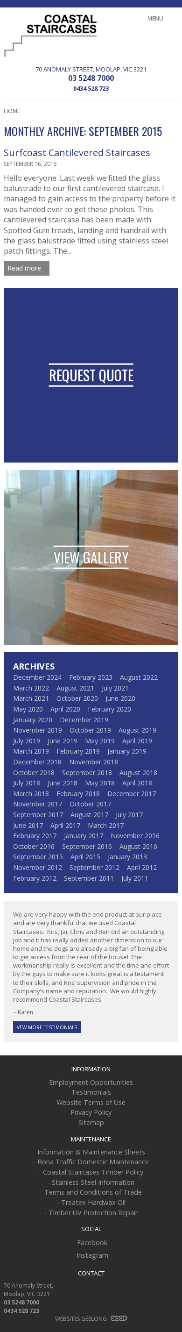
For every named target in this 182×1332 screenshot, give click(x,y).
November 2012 (37, 867)
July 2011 (134, 878)
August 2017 (89, 814)
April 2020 (65, 709)
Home (12, 111)
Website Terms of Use (91, 1102)
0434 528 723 (91, 88)
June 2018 (62, 782)
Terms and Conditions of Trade (93, 1192)
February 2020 (109, 709)
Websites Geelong (81, 1319)
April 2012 (142, 867)
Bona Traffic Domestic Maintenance (93, 1161)
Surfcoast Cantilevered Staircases (77, 152)
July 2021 (115, 688)
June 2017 (28, 825)
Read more (25, 268)
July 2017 (129, 814)
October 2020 (77, 698)
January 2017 (83, 835)
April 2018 (137, 782)
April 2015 (85, 856)
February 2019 (78, 751)
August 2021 (75, 688)
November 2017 (37, 803)
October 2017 (90, 803)
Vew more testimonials (47, 1027)
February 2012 (34, 878)
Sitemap (91, 1122)
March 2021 (31, 698)
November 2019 (37, 730)
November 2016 (135, 835)
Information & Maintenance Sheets (91, 1151)
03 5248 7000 (91, 78)
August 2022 (139, 677)
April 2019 (137, 740)
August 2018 (138, 772)
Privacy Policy (91, 1112)
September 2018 (87, 772)
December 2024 (37, 677)
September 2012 (94, 867)
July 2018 (26, 782)
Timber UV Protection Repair (93, 1212)
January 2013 (127, 856)
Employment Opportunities (91, 1082)
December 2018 (37, 761)
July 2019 (26, 740)
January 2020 (32, 719)
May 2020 (28, 709)
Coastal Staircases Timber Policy (93, 1172)
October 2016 (34, 846)
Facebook (92, 1242)
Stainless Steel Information (93, 1182)
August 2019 (137, 730)
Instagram (92, 1255)
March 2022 (31, 688)
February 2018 (78, 793)
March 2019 (31, 751)
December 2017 (131, 793)
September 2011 (89, 878)
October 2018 (34, 772)
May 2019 (100, 740)
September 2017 (38, 814)
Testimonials (91, 1092)
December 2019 (84, 719)
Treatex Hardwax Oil (93, 1202)
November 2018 (93, 761)
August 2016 (138, 846)
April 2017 (65, 825)
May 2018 (100, 782)
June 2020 (120, 698)
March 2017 (106, 825)
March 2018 (31, 793)
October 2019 (90, 730)
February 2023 (90, 677)
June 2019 (62, 740)
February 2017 (34, 835)
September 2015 (38, 856)
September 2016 (87, 846)
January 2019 (127, 751)
